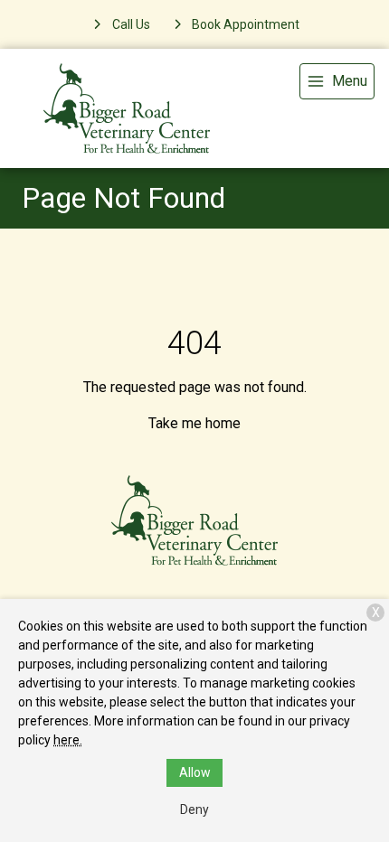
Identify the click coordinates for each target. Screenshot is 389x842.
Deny (194, 809)
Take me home (194, 423)
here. (67, 740)
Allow (195, 772)
